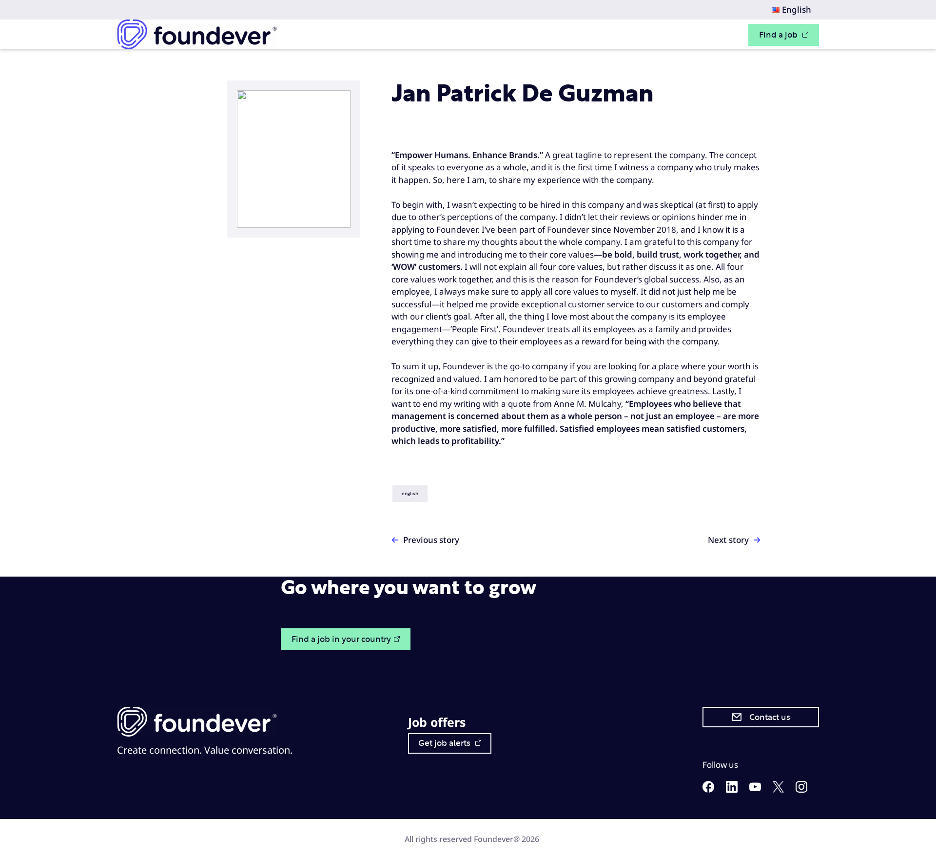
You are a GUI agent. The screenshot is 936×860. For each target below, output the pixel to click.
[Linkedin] (732, 789)
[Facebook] (708, 789)
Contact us (769, 717)
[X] (778, 789)
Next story (728, 539)
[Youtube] (755, 788)
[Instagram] (801, 789)
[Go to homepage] (197, 34)
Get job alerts (445, 743)
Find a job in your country (341, 639)
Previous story (431, 539)
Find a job (779, 35)
